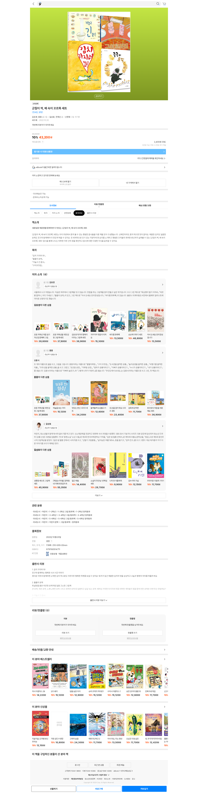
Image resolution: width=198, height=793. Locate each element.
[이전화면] (33, 3)
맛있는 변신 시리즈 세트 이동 (80, 406)
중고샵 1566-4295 (104, 771)
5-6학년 (52, 518)
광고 (133, 779)
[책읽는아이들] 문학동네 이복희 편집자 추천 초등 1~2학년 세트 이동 (61, 475)
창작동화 (75, 522)
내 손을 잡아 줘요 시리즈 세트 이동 (118, 404)
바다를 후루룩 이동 (118, 327)
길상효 (52, 117)
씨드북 (34, 120)
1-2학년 (52, 511)
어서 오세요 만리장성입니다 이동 (155, 325)
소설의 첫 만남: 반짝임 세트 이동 (99, 472)
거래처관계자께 (117, 779)
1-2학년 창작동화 (83, 511)
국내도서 (36, 511)
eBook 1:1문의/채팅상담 (122, 771)
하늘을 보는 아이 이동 (61, 398)
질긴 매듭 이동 (80, 471)
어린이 (44, 511)
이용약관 (66, 779)
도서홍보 (127, 779)
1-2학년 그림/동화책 (66, 511)
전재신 (58, 117)
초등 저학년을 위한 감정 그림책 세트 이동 (61, 332)
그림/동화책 (65, 522)
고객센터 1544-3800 (73, 771)
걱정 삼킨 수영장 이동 (59, 729)
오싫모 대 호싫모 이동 (134, 730)
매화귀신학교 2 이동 (97, 730)
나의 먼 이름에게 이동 (118, 471)
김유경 (34, 117)
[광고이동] (157, 3)
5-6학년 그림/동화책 (66, 518)
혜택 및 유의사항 (65, 638)
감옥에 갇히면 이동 (136, 404)
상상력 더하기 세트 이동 (136, 327)
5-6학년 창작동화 (84, 518)
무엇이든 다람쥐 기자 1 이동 (155, 471)
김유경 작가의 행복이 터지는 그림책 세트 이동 (80, 333)
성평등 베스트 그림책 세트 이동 (42, 480)
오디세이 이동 (59, 681)
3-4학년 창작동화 (85, 515)
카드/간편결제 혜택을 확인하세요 (150, 158)
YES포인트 (36, 142)
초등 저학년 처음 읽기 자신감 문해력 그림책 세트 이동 (42, 332)
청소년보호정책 (90, 779)
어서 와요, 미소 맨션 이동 (115, 729)
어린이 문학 (53, 522)
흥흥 (40, 117)
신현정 (67, 117)
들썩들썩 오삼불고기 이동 (99, 398)
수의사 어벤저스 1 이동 (115, 681)
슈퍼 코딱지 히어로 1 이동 (97, 682)
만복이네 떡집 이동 (153, 682)
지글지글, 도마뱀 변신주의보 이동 (40, 729)
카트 (164, 4)
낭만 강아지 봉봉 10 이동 (134, 682)
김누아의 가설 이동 (136, 471)
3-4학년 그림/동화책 (67, 515)
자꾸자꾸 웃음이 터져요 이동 (99, 325)
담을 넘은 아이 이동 (78, 681)
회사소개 (107, 779)
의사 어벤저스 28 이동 (40, 681)
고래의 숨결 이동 (78, 730)
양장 (48, 541)
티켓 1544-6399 (89, 771)
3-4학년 (52, 515)
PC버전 (99, 779)
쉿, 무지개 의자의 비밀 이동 (153, 730)
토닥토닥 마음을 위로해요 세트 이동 (155, 403)
